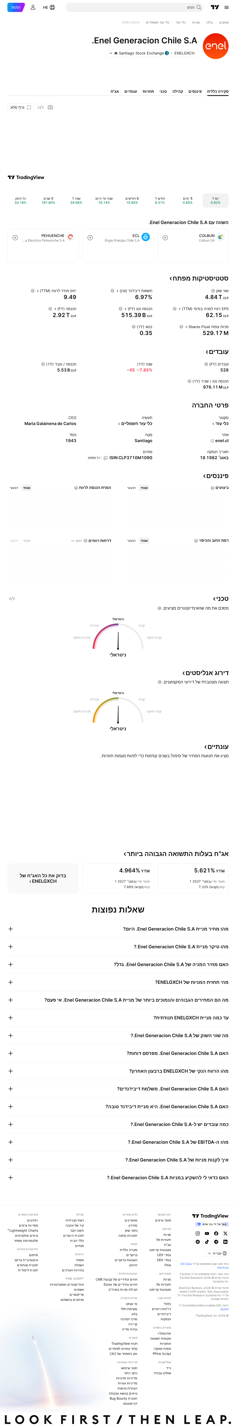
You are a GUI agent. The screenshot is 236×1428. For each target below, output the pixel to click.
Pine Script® (162, 1354)
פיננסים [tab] (195, 91)
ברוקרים (131, 1255)
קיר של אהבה (75, 1225)
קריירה (132, 1324)
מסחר (80, 1260)
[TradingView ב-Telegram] (216, 1242)
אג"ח (167, 1245)
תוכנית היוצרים (73, 1235)
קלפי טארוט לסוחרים (123, 1348)
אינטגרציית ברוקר (26, 1260)
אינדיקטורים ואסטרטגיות (67, 1284)
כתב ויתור (130, 1373)
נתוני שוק (131, 1230)
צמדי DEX (164, 1260)
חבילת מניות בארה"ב (122, 1289)
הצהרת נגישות (127, 1388)
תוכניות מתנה (127, 1235)
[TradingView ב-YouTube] (207, 1233)
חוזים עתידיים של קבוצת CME (116, 1279)
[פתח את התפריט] (226, 7)
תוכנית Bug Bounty (123, 1398)
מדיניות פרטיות (126, 1378)
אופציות (165, 1343)
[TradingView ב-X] (225, 1233)
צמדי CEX (164, 1255)
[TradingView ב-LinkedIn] (225, 1242)
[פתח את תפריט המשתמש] (33, 7)
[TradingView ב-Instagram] (198, 1233)
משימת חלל (129, 1309)
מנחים (79, 1246)
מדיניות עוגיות (127, 1383)
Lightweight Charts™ (22, 1230)
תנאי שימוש (129, 1368)
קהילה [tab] (177, 91)
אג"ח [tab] (115, 91)
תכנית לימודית (28, 1270)
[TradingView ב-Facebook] (216, 1233)
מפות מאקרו (162, 1348)
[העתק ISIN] (105, 458)
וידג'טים (32, 1220)
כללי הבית (77, 1240)
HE (45, 7)
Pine (168, 1265)
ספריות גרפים (28, 1225)
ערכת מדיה (129, 1329)
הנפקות (166, 1319)
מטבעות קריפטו (160, 1250)
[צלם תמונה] (50, 107)
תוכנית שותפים (27, 1265)
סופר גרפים (163, 1220)
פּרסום (33, 1255)
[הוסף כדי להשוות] (165, 238)
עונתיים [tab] (130, 91)
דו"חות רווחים (161, 1309)
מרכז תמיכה (129, 1319)
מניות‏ (167, 1234)
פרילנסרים (77, 1294)
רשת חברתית (75, 1220)
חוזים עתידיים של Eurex (120, 1284)
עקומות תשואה (160, 1338)
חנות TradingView (124, 1343)
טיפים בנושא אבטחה (123, 1393)
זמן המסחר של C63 (123, 1354)
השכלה (79, 1265)
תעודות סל (163, 1240)
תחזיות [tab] (148, 91)
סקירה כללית (128, 1250)
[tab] (144, 488)
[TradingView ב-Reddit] (198, 1242)
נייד (168, 1368)
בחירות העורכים (73, 1270)
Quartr (225, 1309)
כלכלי (167, 1304)
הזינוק (133, 1265)
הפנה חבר (77, 1230)
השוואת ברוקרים (126, 1260)
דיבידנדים (164, 1314)
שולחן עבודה (162, 1373)
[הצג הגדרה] (213, 291)
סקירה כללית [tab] (218, 91)
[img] (116, 53)
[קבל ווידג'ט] (41, 107)
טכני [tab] (163, 91)
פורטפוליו (164, 1333)
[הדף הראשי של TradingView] (215, 7)
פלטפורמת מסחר (26, 1240)
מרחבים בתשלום (72, 1300)
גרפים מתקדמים (26, 1235)
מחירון (133, 1225)
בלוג (134, 1314)
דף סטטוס (130, 1403)
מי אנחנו (131, 1304)
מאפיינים (131, 1220)
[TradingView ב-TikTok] (207, 1242)
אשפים (79, 1289)
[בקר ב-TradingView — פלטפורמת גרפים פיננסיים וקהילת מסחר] (26, 177)
